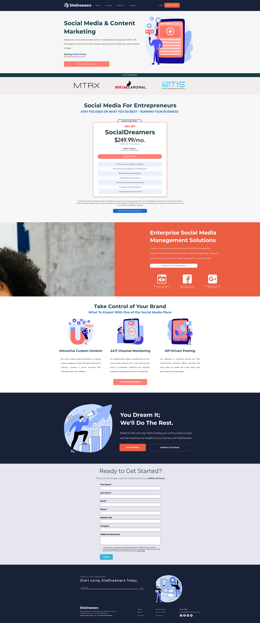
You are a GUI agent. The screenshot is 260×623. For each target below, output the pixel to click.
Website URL (106, 518)
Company (104, 526)
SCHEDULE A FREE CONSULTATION (92, 577)
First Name (105, 484)
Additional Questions (110, 534)
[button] (108, 5)
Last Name (105, 493)
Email (102, 501)
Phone (103, 509)
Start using (90, 581)
